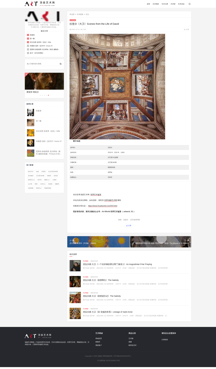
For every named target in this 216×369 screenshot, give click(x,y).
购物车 (98, 342)
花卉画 (39, 180)
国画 (36, 184)
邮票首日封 (132, 345)
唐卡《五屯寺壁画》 (37, 53)
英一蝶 (32, 38)
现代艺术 (30, 171)
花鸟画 (56, 175)
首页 (148, 4)
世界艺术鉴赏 (95, 195)
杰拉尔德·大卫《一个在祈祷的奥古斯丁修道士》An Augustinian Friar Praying (117, 264)
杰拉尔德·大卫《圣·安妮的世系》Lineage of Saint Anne (108, 312)
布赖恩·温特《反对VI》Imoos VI (41, 46)
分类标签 (165, 339)
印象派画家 (47, 188)
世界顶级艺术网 (110, 200)
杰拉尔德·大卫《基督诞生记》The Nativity (102, 296)
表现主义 (39, 188)
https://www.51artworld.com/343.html (102, 206)
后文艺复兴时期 (53, 171)
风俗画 (50, 184)
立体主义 (43, 184)
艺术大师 (165, 4)
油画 (37, 171)
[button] (40, 95)
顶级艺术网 (102, 356)
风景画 (44, 171)
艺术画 (131, 338)
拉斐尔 (125, 220)
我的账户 (99, 345)
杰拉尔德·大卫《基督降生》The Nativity (101, 280)
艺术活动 (181, 4)
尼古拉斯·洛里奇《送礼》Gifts (40, 42)
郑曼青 (32, 35)
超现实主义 (31, 180)
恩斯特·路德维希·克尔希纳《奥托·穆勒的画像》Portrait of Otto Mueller (45, 49)
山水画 (30, 184)
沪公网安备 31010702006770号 (108, 360)
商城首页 (99, 338)
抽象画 (57, 184)
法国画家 (30, 188)
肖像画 (49, 175)
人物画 (54, 180)
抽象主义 (47, 180)
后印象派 (30, 175)
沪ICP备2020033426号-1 (122, 356)
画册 (130, 342)
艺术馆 (173, 4)
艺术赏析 (156, 4)
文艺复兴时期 (40, 175)
